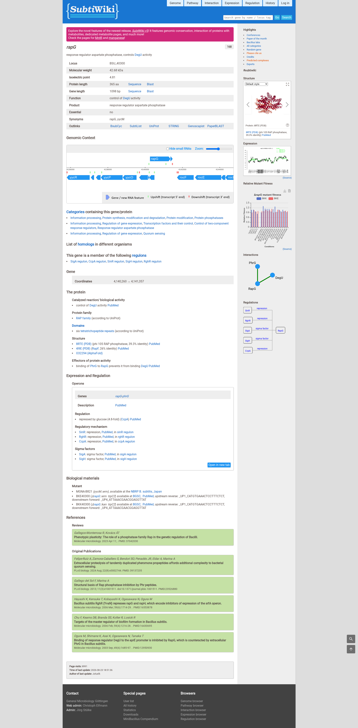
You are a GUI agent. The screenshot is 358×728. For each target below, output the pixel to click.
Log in (285, 3)
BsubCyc (116, 126)
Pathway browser (192, 705)
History (270, 3)
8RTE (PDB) (84, 344)
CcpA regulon (97, 261)
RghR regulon (152, 261)
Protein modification (180, 218)
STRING (174, 126)
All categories (254, 45)
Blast (150, 84)
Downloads (130, 714)
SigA (82, 454)
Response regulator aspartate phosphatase (126, 228)
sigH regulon (128, 459)
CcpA (124, 419)
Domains (78, 325)
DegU (138, 55)
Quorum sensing (154, 233)
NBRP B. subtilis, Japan (146, 491)
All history (129, 705)
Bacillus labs (253, 42)
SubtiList (136, 126)
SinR (82, 432)
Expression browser (193, 714)
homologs (86, 244)
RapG (104, 366)
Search (286, 17)
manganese (116, 38)
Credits (250, 56)
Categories (75, 212)
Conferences (253, 35)
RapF (95, 348)
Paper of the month (257, 38)
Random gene (254, 49)
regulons (139, 255)
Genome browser (192, 701)
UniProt (154, 126)
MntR (98, 38)
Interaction (212, 3)
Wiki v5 (140, 31)
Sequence (134, 84)
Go (277, 17)
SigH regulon (133, 261)
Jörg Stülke (83, 710)
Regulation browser (193, 719)
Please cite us (254, 53)
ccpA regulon (126, 441)
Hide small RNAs (180, 148)
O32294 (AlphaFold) (89, 353)
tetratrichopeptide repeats (97, 331)
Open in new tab (219, 465)
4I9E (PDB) (83, 348)
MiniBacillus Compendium (140, 719)
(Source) (287, 177)
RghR (82, 437)
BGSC (137, 496)
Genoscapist (196, 126)
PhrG (93, 366)
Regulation (252, 3)
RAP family (83, 318)
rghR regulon (126, 437)
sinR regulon (125, 432)
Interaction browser (193, 710)
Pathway (192, 3)
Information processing (85, 218)
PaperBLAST (215, 126)
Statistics (129, 710)
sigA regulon (128, 454)
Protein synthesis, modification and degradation (133, 218)
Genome (175, 3)
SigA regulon (78, 261)
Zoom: (199, 148)
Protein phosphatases (208, 218)
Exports (251, 64)
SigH (82, 459)
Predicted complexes (258, 60)
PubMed (113, 305)
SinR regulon (115, 261)
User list (128, 701)
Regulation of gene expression (122, 223)
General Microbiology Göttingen (87, 701)
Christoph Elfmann (95, 705)
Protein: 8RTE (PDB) (256, 125)
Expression (232, 3)
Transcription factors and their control (168, 223)
